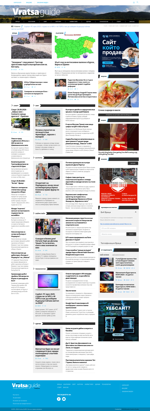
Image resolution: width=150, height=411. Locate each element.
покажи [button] (131, 234)
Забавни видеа (42, 2)
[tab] (118, 212)
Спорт (119, 21)
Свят (45, 21)
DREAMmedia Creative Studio (130, 409)
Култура (58, 21)
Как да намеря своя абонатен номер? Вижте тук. (116, 224)
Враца (18, 21)
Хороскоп (17, 2)
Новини (17, 26)
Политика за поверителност (22, 403)
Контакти (16, 395)
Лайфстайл (74, 21)
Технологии (104, 21)
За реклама (17, 397)
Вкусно (132, 21)
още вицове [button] (133, 163)
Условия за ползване (20, 400)
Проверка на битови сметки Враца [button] (118, 115)
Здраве (88, 21)
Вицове (29, 2)
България (31, 21)
